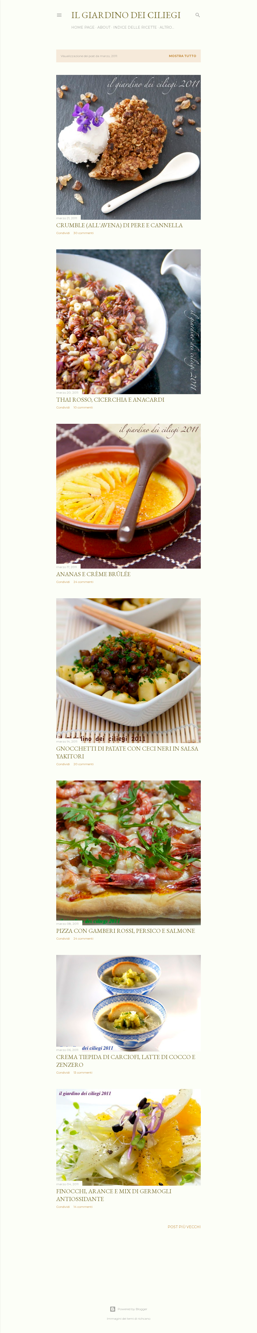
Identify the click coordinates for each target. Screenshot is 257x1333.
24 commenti (83, 582)
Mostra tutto (182, 56)
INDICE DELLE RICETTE (135, 27)
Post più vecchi (184, 1227)
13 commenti (83, 1072)
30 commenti (84, 233)
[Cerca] (198, 14)
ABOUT (103, 27)
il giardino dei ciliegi (126, 15)
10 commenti (83, 407)
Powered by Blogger (132, 1309)
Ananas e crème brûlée (93, 574)
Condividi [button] (63, 233)
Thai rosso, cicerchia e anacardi (110, 399)
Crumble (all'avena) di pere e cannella (119, 225)
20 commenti (84, 764)
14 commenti (83, 1207)
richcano (144, 1318)
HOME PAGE (83, 27)
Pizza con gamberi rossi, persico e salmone (125, 931)
